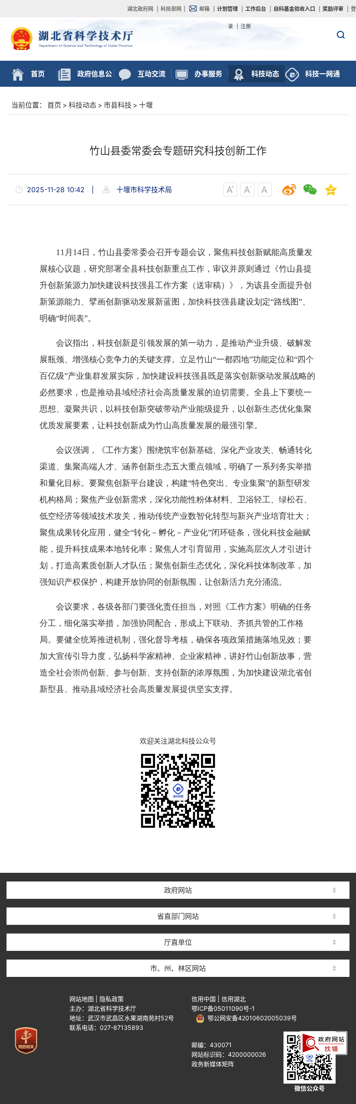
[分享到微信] (310, 190)
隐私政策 (111, 998)
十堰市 (178, 953)
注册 (246, 26)
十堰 (146, 105)
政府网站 (178, 890)
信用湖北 (233, 998)
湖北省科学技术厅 (178, 57)
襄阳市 (178, 900)
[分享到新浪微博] (289, 190)
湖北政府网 (140, 9)
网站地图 (81, 998)
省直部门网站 (178, 916)
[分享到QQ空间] (331, 190)
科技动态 (82, 105)
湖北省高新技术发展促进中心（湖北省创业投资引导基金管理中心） (178, 874)
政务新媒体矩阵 (212, 1064)
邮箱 (204, 9)
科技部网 (171, 9)
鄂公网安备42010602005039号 (250, 1018)
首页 (54, 105)
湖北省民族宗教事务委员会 (178, 900)
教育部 (178, 874)
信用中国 (203, 998)
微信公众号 (309, 1088)
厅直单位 (178, 942)
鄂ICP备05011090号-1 (223, 1008)
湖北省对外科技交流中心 (178, 926)
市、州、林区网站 (178, 968)
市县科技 (118, 105)
